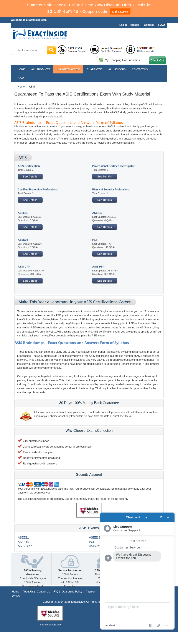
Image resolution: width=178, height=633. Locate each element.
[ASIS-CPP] (30, 280)
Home (21, 69)
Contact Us (43, 591)
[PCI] (104, 254)
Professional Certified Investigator (113, 166)
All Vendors (116, 69)
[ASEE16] (30, 254)
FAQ (55, 591)
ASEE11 (23, 212)
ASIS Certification (29, 166)
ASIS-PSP (98, 266)
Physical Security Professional (111, 189)
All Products (40, 69)
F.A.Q (21, 77)
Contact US (140, 69)
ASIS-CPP (24, 266)
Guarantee (94, 69)
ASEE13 (97, 212)
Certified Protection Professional (38, 189)
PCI (94, 239)
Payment (91, 591)
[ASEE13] (104, 227)
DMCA (16, 595)
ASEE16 (23, 239)
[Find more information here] (137, 571)
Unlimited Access (68, 69)
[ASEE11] (30, 227)
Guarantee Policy (72, 591)
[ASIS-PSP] (104, 280)
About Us (28, 591)
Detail (128, 416)
